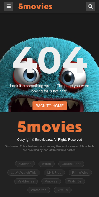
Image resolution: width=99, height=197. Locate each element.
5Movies (35, 6)
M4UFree (54, 172)
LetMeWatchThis (24, 172)
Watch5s (75, 181)
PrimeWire (80, 172)
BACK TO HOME (50, 105)
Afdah (46, 163)
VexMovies (26, 181)
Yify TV (62, 189)
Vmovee (51, 181)
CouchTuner (71, 163)
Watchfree (39, 189)
